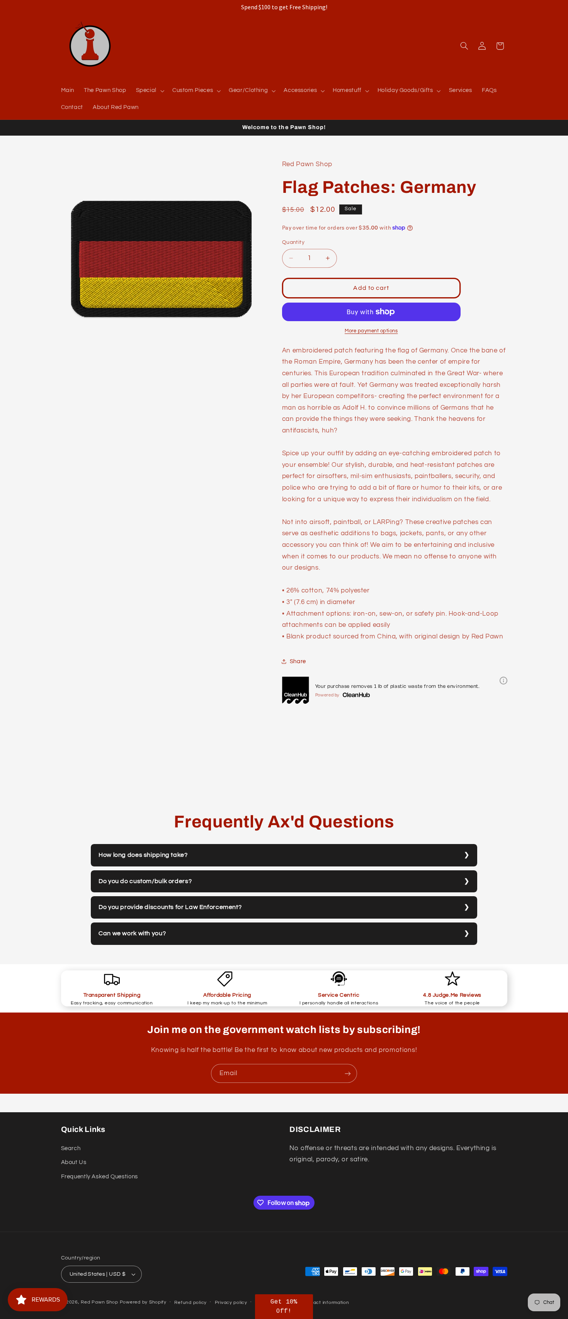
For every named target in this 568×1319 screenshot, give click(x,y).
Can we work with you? (132, 933)
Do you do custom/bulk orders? (145, 881)
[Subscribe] (348, 1073)
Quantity (293, 242)
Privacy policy (231, 1302)
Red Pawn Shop (99, 1302)
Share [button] (298, 661)
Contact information (325, 1302)
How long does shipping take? (143, 855)
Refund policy (190, 1302)
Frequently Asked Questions (99, 1176)
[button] (149, 90)
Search (71, 1148)
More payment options (371, 331)
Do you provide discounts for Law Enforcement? (170, 907)
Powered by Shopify (143, 1302)
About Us (74, 1162)
